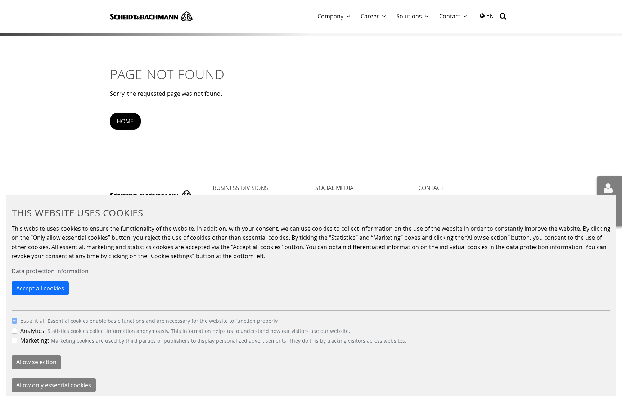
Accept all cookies (40, 288)
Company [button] (330, 16)
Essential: (33, 321)
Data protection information (50, 271)
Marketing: (34, 340)
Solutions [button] (409, 16)
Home (125, 121)
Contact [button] (449, 16)
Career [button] (370, 16)
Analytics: (33, 331)
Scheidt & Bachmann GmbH (151, 16)
